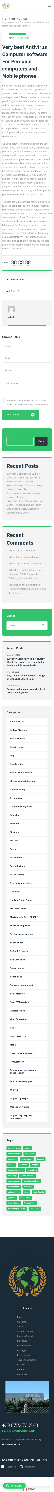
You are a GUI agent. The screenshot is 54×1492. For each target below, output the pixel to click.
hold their (23, 1165)
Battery (27, 1148)
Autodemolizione (25, 1331)
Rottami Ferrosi (24, 1346)
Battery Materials (19, 19)
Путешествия (17, 1062)
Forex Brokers (17, 857)
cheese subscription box (22, 781)
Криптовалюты (18, 1036)
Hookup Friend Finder (21, 900)
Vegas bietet (25, 1198)
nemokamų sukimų (31, 1181)
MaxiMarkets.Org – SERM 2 (24, 917)
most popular (13, 1181)
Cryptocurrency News (21, 806)
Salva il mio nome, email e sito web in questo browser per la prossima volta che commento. (27, 402)
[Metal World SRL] (12, 5)
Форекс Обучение (19, 1107)
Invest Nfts (32, 1170)
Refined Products (19, 951)
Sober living (16, 976)
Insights (35, 1165)
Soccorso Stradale (25, 1336)
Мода (13, 1044)
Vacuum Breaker (32, 557)
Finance (11, 1165)
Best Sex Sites (17, 738)
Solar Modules (17, 993)
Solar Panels (39, 1192)
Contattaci (22, 1374)
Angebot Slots (14, 1148)
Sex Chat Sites (17, 959)
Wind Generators (18, 1019)
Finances (14, 823)
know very (12, 1176)
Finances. (15, 832)
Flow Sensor (30, 550)
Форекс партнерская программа (21, 1116)
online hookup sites (20, 925)
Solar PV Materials (19, 1002)
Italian (31, 1488)
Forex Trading (17, 874)
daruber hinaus (14, 1154)
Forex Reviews (17, 866)
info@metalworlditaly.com (22, 1431)
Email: (5, 1431)
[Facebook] (14, 262)
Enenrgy (40, 1159)
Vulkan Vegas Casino (16, 1209)
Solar (26, 1192)
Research (28, 1187)
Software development (21, 985)
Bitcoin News (16, 747)
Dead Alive (29, 1154)
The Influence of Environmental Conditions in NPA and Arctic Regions (27, 589)
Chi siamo (21, 1322)
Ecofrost (21, 1365)
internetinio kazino (15, 1170)
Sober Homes (17, 968)
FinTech (14, 840)
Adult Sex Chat (17, 721)
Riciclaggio (22, 1341)
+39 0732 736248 (20, 1425)
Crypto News (16, 798)
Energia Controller (32, 563)
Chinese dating (17, 789)
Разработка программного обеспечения (24, 1071)
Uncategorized (17, 1010)
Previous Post (18, 279)
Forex (13, 849)
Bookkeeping (16, 764)
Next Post (11, 291)
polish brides (16, 942)
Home (5, 19)
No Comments (23, 38)
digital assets (26, 1159)
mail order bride (18, 908)
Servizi (20, 1326)
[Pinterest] (28, 262)
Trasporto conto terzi (26, 1360)
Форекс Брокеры (19, 1098)
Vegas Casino (13, 1203)
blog (12, 755)
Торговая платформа (21, 1081)
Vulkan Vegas (29, 1203)
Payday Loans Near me (21, 934)
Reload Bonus (13, 1187)
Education (15, 815)
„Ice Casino (34, 1209)
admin (11, 38)
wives (13, 1027)
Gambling (15, 891)
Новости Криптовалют (22, 1053)
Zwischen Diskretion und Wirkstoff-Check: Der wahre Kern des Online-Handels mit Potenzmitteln (24, 477)
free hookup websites (21, 883)
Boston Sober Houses (21, 772)
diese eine (12, 1159)
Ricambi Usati (23, 1355)
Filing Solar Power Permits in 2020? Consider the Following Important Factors (26, 574)
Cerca (9, 435)
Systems (11, 1198)
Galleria (20, 1369)
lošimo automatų (28, 1176)
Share (5, 262)
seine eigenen (14, 1192)
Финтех (14, 1090)
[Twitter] (21, 262)
